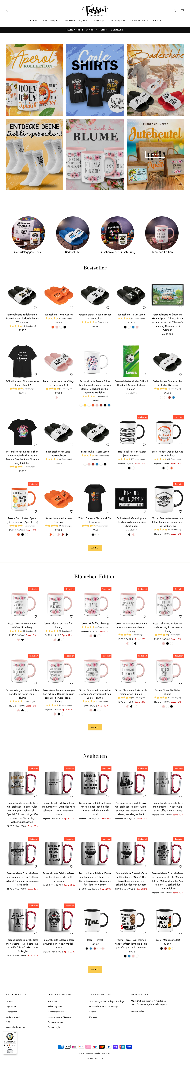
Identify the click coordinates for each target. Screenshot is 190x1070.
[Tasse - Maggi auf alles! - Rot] (165, 948)
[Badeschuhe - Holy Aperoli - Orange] (52, 327)
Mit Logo (93, 1016)
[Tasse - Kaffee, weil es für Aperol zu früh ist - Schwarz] (163, 468)
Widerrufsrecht (12, 1016)
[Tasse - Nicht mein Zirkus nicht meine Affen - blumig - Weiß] (135, 706)
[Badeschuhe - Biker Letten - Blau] (133, 327)
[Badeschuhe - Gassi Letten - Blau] (97, 464)
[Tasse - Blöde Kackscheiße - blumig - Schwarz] (58, 639)
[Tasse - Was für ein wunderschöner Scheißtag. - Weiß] (26, 639)
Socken (92, 1011)
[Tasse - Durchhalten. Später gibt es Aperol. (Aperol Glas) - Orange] (18, 534)
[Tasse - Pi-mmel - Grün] (99, 948)
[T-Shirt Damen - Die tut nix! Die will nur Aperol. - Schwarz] (93, 534)
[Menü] (15, 1033)
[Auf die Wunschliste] (35, 307)
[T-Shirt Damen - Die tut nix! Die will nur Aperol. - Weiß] (97, 534)
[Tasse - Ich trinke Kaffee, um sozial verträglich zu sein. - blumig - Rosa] (163, 643)
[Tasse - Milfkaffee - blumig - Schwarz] (95, 635)
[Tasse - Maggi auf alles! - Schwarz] (161, 948)
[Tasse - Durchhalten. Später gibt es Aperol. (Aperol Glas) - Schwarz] (22, 534)
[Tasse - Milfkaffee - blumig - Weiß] (99, 635)
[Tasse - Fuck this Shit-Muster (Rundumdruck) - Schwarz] (129, 468)
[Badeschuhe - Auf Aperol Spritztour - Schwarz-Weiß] (54, 534)
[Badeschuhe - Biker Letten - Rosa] (137, 327)
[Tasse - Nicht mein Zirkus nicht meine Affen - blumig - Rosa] (127, 706)
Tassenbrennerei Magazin (59, 1016)
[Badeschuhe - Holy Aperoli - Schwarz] (64, 327)
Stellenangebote (55, 1006)
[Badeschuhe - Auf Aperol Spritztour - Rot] (62, 534)
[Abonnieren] (166, 1012)
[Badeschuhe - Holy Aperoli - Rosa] (56, 327)
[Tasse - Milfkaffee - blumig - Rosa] (91, 635)
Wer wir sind (53, 1001)
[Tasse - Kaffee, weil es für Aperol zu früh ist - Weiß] (167, 468)
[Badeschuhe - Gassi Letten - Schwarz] (105, 464)
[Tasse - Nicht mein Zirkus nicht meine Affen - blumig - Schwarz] (131, 706)
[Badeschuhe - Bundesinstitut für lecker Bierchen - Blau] (173, 397)
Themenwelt (139, 20)
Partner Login (54, 1027)
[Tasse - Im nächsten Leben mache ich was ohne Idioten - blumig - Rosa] (127, 643)
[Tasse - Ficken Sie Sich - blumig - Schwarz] (171, 706)
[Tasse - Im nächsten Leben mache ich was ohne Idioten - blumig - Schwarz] (135, 643)
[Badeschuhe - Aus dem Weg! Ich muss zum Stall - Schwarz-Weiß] (60, 397)
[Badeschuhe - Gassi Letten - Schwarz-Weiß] (85, 464)
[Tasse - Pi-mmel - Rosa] (103, 948)
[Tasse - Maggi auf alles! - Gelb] (169, 948)
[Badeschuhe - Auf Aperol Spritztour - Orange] (50, 534)
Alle (95, 547)
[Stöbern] (155, 154)
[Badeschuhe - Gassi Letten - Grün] (101, 464)
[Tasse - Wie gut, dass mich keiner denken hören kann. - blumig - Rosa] (18, 710)
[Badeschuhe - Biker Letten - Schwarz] (125, 327)
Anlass (99, 20)
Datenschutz (11, 1011)
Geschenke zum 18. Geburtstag (103, 1006)
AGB (8, 1022)
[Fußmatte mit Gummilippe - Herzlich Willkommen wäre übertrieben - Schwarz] (129, 534)
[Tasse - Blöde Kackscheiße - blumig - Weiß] (62, 639)
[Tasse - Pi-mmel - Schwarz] (87, 948)
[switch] (10, 1051)
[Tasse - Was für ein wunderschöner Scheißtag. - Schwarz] (22, 639)
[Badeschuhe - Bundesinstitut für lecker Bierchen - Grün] (165, 397)
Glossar (9, 1001)
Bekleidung (51, 20)
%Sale (157, 20)
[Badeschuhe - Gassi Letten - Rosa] (89, 464)
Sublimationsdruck (56, 1011)
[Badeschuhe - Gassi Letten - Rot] (93, 464)
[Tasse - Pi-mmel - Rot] (95, 948)
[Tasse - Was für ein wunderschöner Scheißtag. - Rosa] (18, 639)
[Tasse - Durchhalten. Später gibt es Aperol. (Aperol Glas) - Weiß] (26, 534)
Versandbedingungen (16, 1027)
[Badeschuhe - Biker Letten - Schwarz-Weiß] (129, 327)
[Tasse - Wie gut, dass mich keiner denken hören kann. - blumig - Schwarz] (22, 710)
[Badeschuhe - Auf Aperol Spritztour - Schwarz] (66, 534)
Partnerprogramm (55, 1022)
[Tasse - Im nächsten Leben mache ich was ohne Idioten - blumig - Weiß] (131, 643)
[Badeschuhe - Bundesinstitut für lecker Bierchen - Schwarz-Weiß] (161, 397)
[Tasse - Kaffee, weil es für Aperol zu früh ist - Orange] (171, 468)
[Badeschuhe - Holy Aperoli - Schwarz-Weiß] (60, 327)
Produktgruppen (77, 20)
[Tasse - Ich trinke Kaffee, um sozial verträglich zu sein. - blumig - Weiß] (171, 643)
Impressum (11, 1006)
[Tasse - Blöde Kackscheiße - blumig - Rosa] (54, 639)
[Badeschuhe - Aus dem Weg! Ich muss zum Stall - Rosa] (56, 397)
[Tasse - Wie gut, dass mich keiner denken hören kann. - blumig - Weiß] (26, 710)
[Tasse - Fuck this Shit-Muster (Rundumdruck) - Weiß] (133, 468)
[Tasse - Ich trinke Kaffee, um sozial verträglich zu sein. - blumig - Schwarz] (167, 643)
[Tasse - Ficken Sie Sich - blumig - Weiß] (167, 706)
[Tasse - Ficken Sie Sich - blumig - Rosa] (163, 706)
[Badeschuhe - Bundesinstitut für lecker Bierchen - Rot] (169, 397)
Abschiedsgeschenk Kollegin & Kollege (106, 1001)
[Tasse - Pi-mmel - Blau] (91, 948)
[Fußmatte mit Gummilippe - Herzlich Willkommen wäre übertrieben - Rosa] (133, 534)
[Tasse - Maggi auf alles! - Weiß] (173, 948)
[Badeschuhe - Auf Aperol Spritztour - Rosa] (58, 534)
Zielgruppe (117, 20)
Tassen (33, 20)
